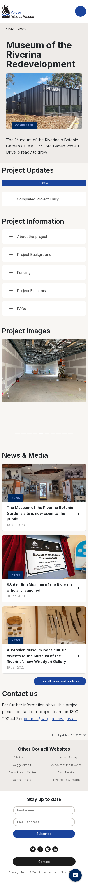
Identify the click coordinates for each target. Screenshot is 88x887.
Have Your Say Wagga (66, 779)
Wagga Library (22, 779)
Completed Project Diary (38, 199)
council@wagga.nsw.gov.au (50, 718)
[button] (8, 389)
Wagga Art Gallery (66, 757)
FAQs (21, 308)
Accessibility (57, 872)
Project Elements (31, 290)
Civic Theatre (66, 772)
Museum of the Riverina (66, 765)
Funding (23, 272)
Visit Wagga (22, 757)
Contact (44, 862)
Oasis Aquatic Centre (22, 772)
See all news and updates (60, 681)
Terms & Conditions (33, 872)
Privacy (13, 872)
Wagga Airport (22, 765)
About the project (32, 236)
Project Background (34, 254)
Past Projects (17, 28)
